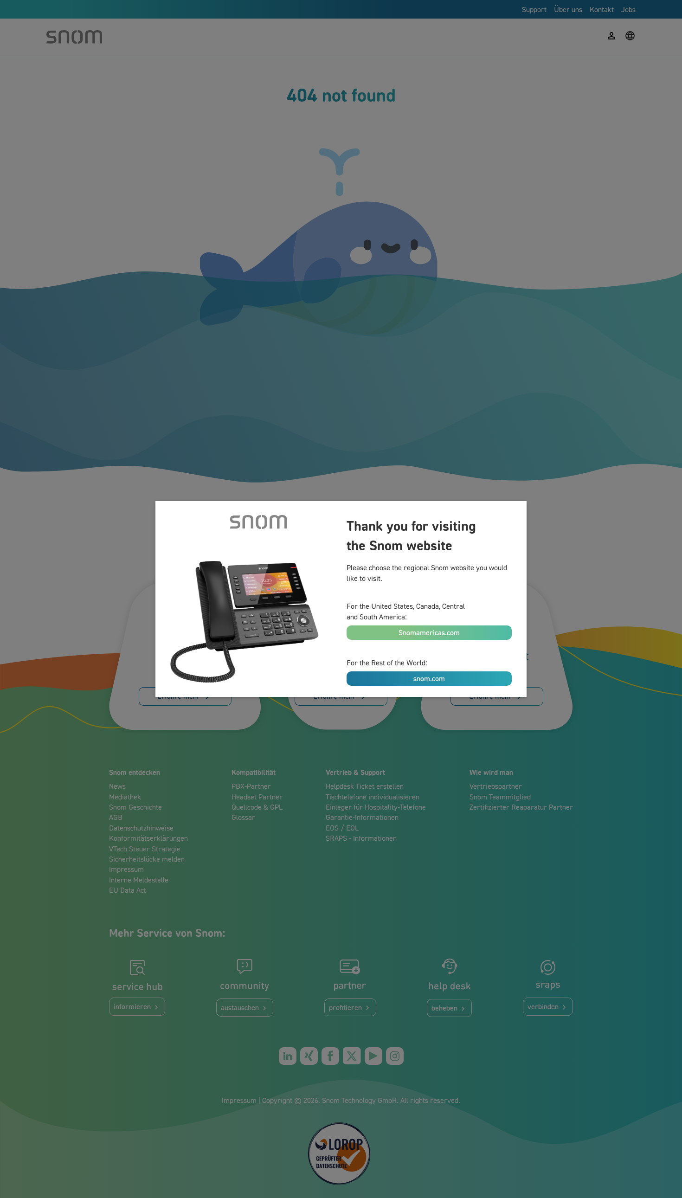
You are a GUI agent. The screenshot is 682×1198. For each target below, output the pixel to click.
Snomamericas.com (429, 632)
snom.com (429, 678)
